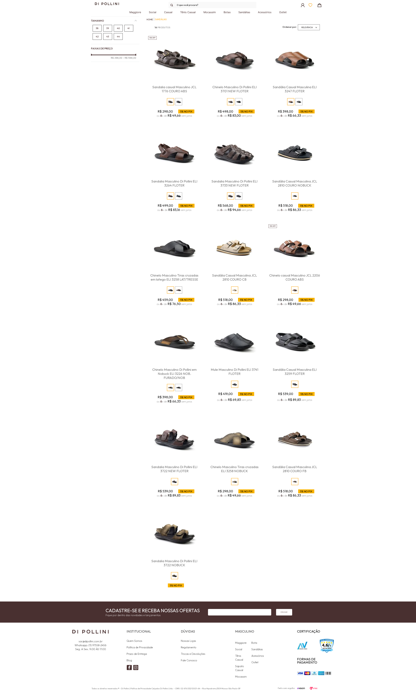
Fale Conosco (189, 660)
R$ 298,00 (116, 58)
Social (238, 649)
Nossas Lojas (188, 640)
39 (107, 28)
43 (107, 36)
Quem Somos (134, 640)
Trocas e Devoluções (193, 653)
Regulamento (188, 647)
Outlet (254, 662)
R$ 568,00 (129, 58)
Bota (254, 642)
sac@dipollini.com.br (91, 641)
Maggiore (241, 642)
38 (97, 28)
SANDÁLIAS (161, 19)
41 (128, 28)
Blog (129, 660)
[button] (115, 20)
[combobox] (212, 5)
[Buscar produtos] (172, 5)
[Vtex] (313, 688)
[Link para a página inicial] (149, 19)
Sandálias (257, 649)
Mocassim (241, 676)
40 (118, 28)
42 (97, 36)
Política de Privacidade (140, 647)
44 (118, 36)
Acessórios (257, 655)
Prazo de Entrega (137, 653)
